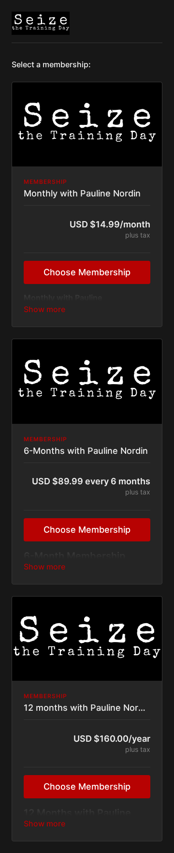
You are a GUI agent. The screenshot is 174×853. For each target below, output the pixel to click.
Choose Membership (87, 272)
